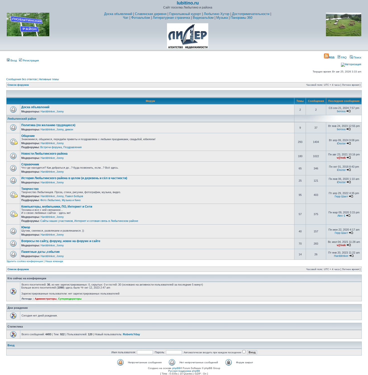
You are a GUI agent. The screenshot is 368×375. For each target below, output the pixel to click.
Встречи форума (51, 147)
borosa (341, 111)
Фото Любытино (50, 200)
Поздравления (72, 147)
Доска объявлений (118, 14)
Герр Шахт (341, 196)
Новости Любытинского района (44, 153)
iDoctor (341, 143)
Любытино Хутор (216, 14)
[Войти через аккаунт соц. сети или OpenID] (351, 63)
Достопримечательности (250, 14)
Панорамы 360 (241, 17)
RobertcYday (131, 334)
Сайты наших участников (56, 220)
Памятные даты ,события (40, 252)
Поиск (357, 57)
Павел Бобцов (74, 196)
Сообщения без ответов (21, 79)
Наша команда (54, 261)
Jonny (60, 111)
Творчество (30, 189)
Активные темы (49, 79)
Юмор (25, 227)
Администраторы (46, 298)
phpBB (176, 368)
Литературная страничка (171, 17)
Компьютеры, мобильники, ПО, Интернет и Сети (56, 206)
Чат (125, 17)
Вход (13, 60)
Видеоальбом (203, 17)
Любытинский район (22, 118)
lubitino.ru (188, 2)
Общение (28, 136)
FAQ (343, 57)
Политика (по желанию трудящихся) (48, 125)
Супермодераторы (70, 298)
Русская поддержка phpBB (184, 371)
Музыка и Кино (71, 200)
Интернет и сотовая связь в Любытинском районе (106, 220)
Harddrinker (48, 111)
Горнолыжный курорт (185, 14)
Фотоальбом (140, 17)
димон (69, 129)
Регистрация (30, 60)
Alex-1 (341, 215)
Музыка (222, 17)
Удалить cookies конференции (25, 261)
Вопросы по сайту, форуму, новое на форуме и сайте (60, 241)
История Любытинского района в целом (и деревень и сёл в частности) (74, 178)
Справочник (30, 164)
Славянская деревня (150, 14)
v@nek (341, 157)
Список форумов (18, 84)
